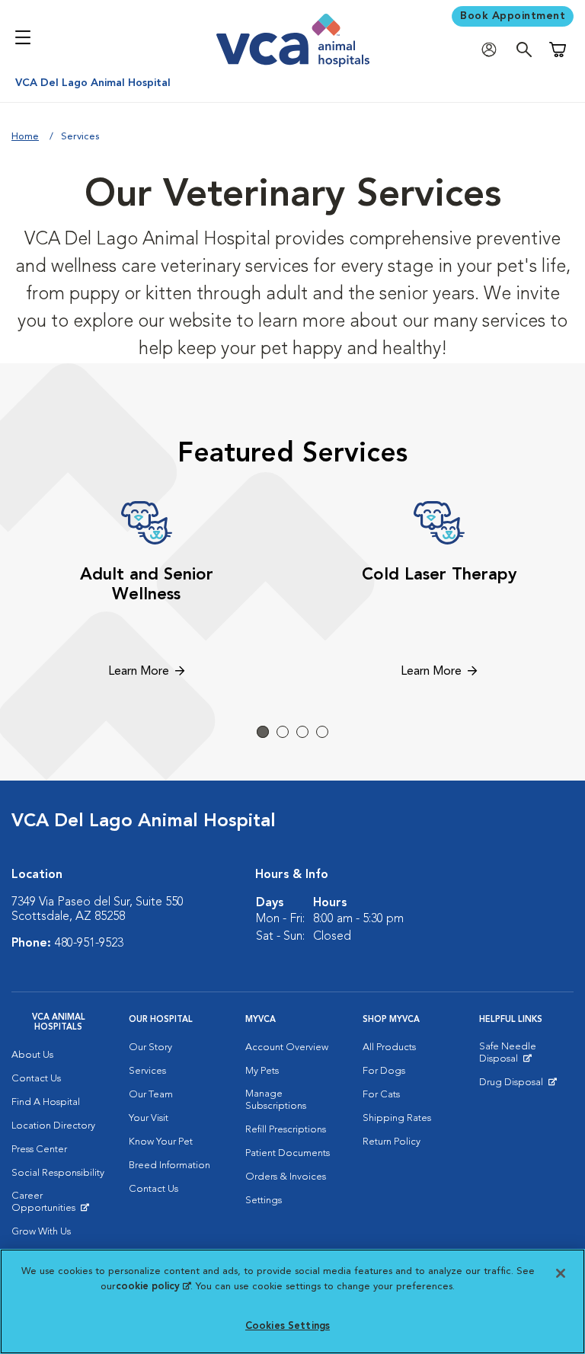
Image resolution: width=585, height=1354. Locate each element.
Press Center (39, 1149)
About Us (32, 1055)
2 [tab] (283, 732)
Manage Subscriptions (275, 1100)
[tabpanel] (146, 591)
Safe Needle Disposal (526, 1056)
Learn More (138, 672)
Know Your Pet (161, 1142)
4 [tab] (322, 732)
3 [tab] (302, 732)
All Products (389, 1047)
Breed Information (169, 1165)
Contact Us (36, 1079)
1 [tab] (263, 732)
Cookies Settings (287, 1326)
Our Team (151, 1095)
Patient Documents (287, 1153)
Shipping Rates (397, 1118)
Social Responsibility (57, 1173)
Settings (263, 1201)
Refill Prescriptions (285, 1130)
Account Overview (286, 1047)
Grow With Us (41, 1232)
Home (25, 137)
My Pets (262, 1071)
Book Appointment (512, 16)
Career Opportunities (58, 1205)
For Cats (381, 1095)
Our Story (150, 1047)
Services (147, 1071)
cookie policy (153, 1287)
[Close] (560, 1273)
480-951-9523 (89, 943)
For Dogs (384, 1071)
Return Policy (391, 1142)
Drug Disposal (517, 1086)
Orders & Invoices (285, 1177)
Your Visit (148, 1118)
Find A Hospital (45, 1102)
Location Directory (53, 1126)
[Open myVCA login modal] (492, 49)
